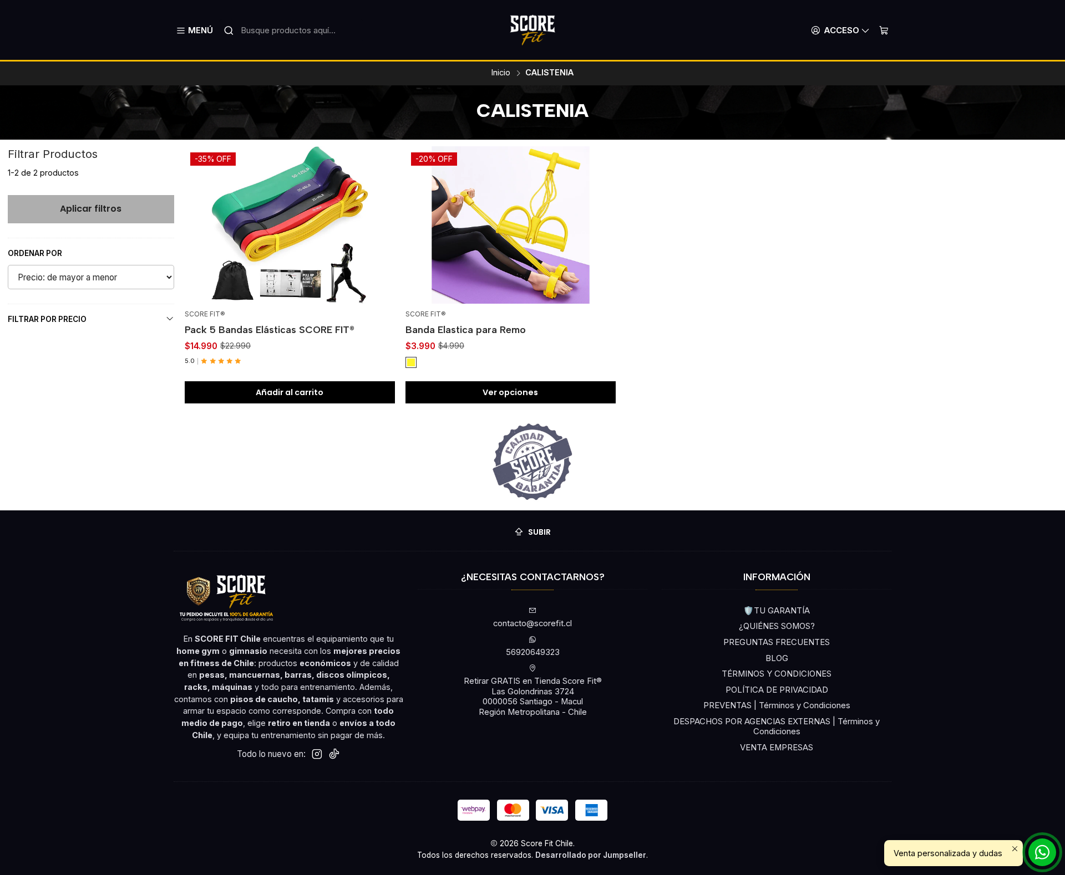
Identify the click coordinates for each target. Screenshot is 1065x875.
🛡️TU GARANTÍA (776, 611)
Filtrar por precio (47, 319)
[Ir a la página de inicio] (532, 30)
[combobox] (291, 30)
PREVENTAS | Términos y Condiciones (776, 705)
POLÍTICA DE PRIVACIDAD (777, 690)
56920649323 (533, 652)
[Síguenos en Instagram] (317, 754)
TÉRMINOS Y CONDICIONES (776, 674)
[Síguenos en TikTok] (334, 754)
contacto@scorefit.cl (532, 623)
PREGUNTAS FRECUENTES (776, 642)
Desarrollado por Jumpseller (590, 855)
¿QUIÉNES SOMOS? (777, 626)
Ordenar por (35, 253)
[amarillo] (411, 362)
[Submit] (228, 30)
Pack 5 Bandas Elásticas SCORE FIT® (269, 329)
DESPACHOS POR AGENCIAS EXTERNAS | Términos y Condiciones (776, 727)
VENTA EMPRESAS (776, 748)
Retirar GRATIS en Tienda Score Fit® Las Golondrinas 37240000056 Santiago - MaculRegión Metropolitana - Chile (533, 696)
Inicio (500, 72)
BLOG (776, 658)
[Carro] (883, 30)
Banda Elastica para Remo (465, 329)
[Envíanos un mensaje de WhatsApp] (1042, 852)
